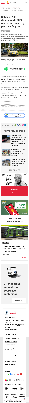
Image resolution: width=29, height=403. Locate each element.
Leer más (24, 257)
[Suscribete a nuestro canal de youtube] (21, 374)
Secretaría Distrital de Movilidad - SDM (13, 108)
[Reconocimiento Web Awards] (21, 388)
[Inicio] (5, 3)
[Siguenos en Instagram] (18, 374)
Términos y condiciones (22, 395)
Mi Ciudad (9, 7)
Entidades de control (11, 341)
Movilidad (16, 7)
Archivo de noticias (10, 345)
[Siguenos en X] (14, 374)
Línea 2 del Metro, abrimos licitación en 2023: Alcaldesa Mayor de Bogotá (13, 248)
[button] (15, 126)
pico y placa (6, 103)
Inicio (2, 7)
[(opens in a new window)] (23, 126)
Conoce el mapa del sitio (12, 338)
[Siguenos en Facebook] (8, 374)
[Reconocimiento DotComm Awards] (13, 388)
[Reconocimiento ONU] (6, 388)
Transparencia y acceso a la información (13, 348)
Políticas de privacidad (14, 396)
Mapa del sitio (7, 396)
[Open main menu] (11, 3)
